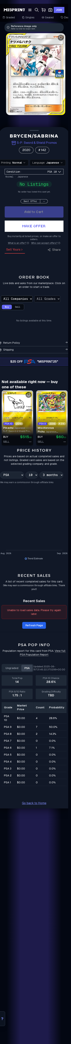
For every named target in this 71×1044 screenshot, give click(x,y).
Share (56, 249)
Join (59, 10)
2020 (26, 150)
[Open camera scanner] (50, 10)
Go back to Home (34, 803)
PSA (27, 668)
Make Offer (34, 226)
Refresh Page (34, 625)
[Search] (36, 10)
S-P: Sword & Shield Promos (37, 142)
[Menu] (30, 10)
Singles (30, 17)
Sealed (49, 17)
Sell (17, 306)
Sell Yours (13, 249)
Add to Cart (34, 212)
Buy (7, 306)
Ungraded (11, 668)
